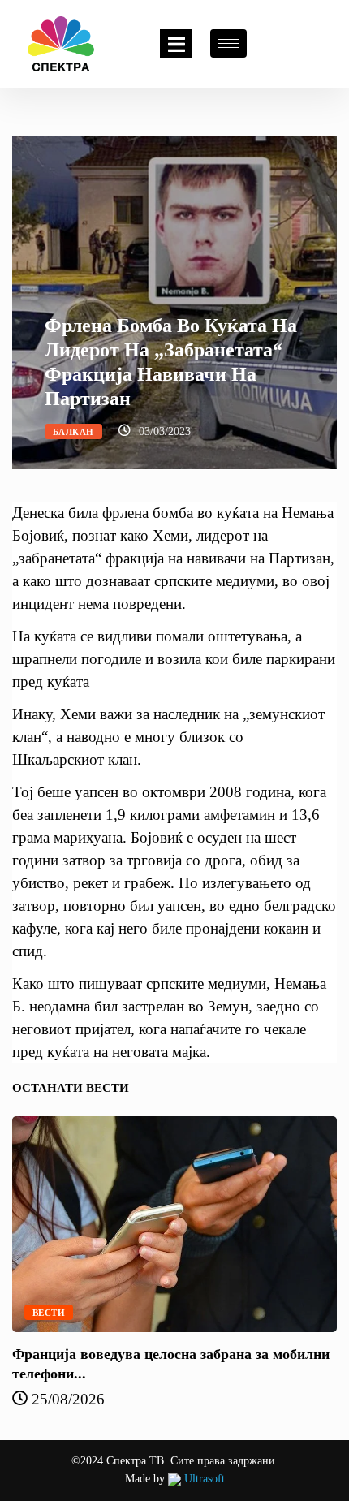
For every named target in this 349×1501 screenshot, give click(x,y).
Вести (48, 1313)
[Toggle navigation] (176, 44)
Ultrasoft (203, 1479)
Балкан (73, 432)
